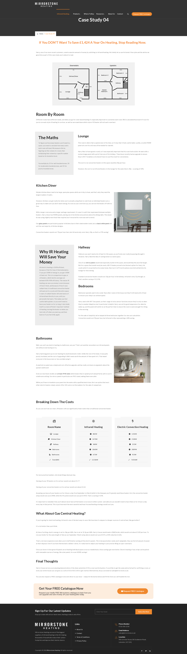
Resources (100, 14)
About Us (111, 14)
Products (76, 14)
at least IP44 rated (63, 374)
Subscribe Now (143, 612)
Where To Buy (89, 14)
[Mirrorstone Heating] (46, 4)
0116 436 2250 (124, 626)
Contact (120, 14)
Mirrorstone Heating (53, 650)
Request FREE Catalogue (141, 14)
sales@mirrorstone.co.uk (127, 633)
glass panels (43, 223)
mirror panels (90, 263)
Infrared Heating (63, 14)
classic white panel (103, 223)
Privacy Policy (81, 641)
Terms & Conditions (83, 637)
